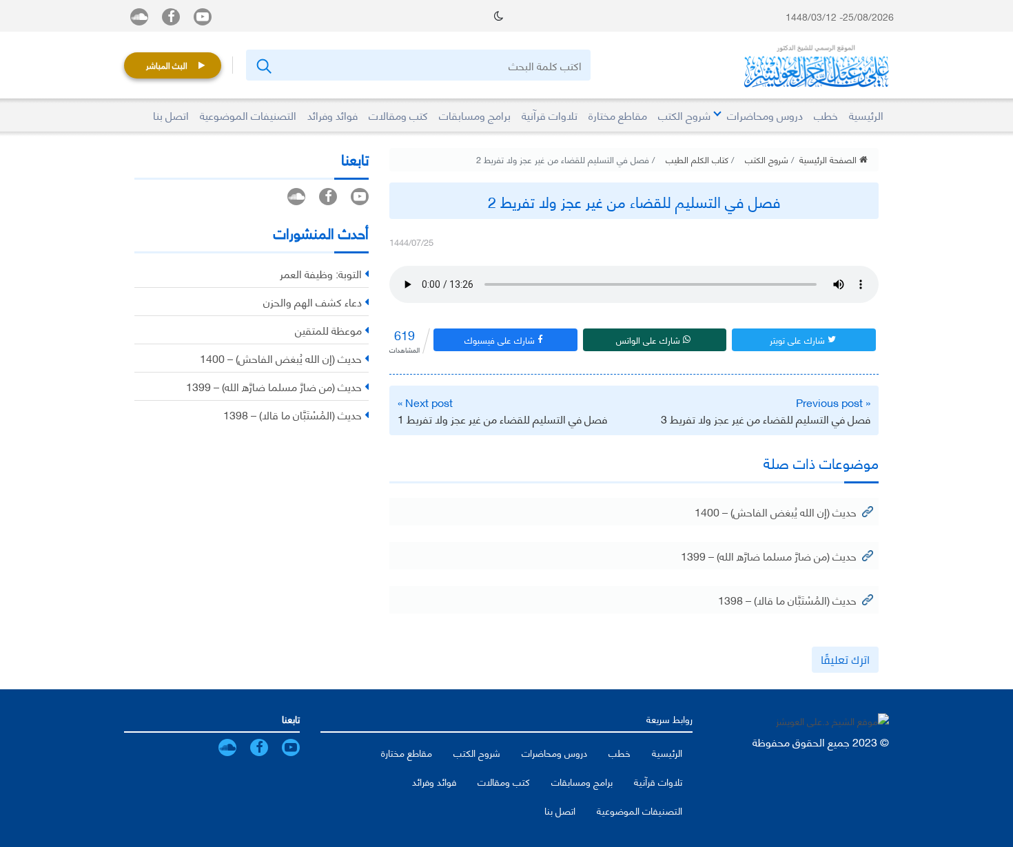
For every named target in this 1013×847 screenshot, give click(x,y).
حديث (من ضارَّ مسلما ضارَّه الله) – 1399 (769, 555)
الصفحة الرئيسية (829, 159)
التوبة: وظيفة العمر (321, 273)
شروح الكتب (766, 159)
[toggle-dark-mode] (498, 16)
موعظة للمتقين (328, 329)
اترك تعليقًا (845, 659)
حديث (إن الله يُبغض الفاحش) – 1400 (776, 511)
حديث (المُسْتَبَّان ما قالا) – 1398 (787, 599)
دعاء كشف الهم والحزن (312, 301)
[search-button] (263, 65)
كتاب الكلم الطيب (697, 159)
